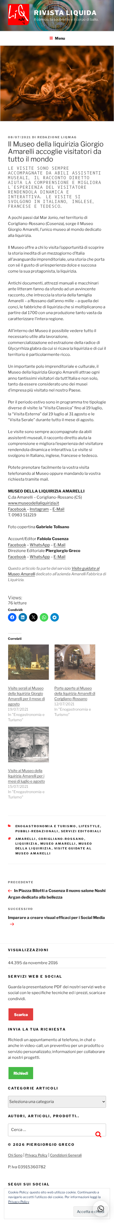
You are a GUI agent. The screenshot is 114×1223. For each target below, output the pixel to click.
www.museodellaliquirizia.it (33, 503)
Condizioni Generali (66, 1155)
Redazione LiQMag (57, 137)
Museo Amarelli (58, 843)
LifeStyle (89, 826)
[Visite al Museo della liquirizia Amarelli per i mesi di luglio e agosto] (28, 744)
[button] (101, 1209)
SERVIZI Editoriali (81, 831)
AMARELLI (25, 839)
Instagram (39, 509)
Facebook (17, 509)
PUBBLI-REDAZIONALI (37, 831)
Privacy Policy (36, 1155)
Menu (60, 38)
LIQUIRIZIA (26, 843)
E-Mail (58, 509)
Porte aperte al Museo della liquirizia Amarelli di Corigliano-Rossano (74, 693)
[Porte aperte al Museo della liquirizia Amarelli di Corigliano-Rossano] (74, 662)
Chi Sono (15, 1155)
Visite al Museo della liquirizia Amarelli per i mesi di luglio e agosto (26, 775)
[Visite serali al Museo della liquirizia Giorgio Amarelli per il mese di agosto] (28, 662)
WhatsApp (40, 544)
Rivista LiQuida (65, 13)
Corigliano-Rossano (61, 839)
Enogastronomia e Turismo (45, 826)
